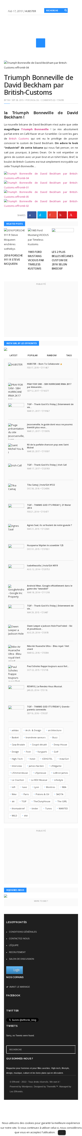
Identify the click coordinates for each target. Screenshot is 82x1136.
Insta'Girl (64, 758)
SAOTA (59, 794)
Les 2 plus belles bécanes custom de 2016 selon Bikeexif (62, 260)
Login (17, 969)
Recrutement (17, 952)
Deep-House (60, 744)
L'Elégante (56, 765)
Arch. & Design (33, 730)
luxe (24, 787)
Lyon (36, 787)
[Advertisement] (45, 48)
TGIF (23, 801)
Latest (14, 355)
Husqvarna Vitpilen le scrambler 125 (45, 545)
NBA (64, 787)
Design (15, 751)
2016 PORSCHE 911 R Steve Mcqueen (13, 259)
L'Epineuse (40, 772)
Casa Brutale (18, 744)
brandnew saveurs (35, 737)
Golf (56, 751)
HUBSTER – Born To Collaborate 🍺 (44, 364)
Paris (26, 794)
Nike (14, 794)
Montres (50, 787)
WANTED (63, 808)
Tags (69, 355)
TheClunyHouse (41, 801)
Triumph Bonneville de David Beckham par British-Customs (38, 85)
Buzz (55, 737)
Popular (32, 355)
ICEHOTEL (47, 758)
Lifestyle (58, 779)
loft (13, 787)
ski (13, 801)
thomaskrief (18, 808)
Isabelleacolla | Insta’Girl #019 (42, 565)
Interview (17, 765)
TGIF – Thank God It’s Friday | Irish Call (47, 464)
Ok (62, 1132)
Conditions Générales (23, 932)
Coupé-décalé (39, 744)
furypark (42, 751)
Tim (8, 100)
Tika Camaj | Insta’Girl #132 (41, 484)
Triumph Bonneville (35, 129)
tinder (35, 808)
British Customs (19, 138)
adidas (15, 730)
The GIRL (62, 801)
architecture (55, 730)
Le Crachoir (18, 779)
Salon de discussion (21, 959)
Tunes (48, 808)
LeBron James (60, 772)
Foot (28, 751)
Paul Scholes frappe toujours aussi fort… (48, 666)
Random (51, 355)
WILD (14, 815)
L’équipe (14, 945)
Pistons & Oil (32, 100)
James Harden (36, 765)
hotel (32, 758)
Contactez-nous (19, 938)
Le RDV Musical (39, 779)
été (26, 815)
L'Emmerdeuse (20, 772)
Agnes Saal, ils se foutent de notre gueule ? (49, 525)
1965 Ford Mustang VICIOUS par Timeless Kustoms (36, 260)
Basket (15, 737)
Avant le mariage (19, 987)
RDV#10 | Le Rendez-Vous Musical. (44, 686)
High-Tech (17, 758)
